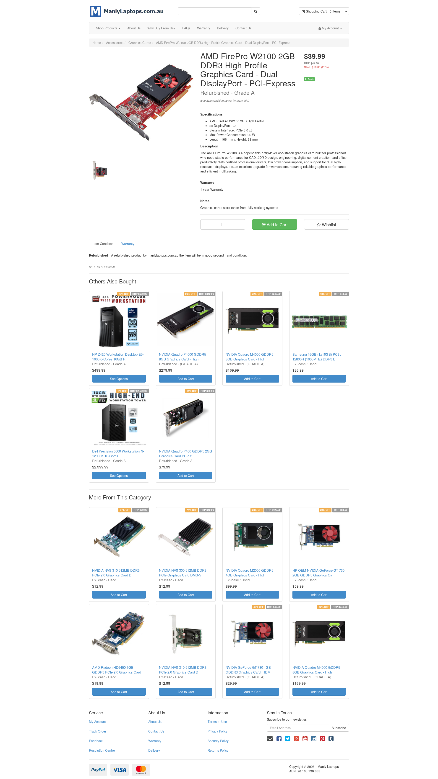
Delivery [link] (154, 750)
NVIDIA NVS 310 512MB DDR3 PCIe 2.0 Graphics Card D (116, 572)
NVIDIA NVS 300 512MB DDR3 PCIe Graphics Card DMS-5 (182, 572)
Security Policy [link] (218, 740)
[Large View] (99, 170)
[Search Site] (255, 11)
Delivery (223, 28)
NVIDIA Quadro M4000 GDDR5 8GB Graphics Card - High (249, 356)
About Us (134, 28)
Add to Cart (277, 224)
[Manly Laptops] (126, 8)
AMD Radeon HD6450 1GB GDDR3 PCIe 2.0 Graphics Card (116, 669)
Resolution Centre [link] (102, 750)
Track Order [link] (97, 731)
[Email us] (270, 738)
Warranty (203, 28)
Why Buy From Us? (161, 28)
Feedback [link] (96, 740)
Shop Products (107, 28)
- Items (323, 11)
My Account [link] (97, 721)
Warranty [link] (154, 740)
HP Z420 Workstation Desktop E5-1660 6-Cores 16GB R (118, 356)
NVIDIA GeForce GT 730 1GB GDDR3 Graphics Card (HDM (248, 669)
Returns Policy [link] (218, 750)
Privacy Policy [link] (217, 731)
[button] (326, 224)
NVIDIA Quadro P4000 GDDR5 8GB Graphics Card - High (182, 356)
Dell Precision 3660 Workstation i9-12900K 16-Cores (118, 453)
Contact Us (243, 28)
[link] (279, 738)
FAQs (186, 28)
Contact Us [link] (156, 731)
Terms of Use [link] (217, 721)
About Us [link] (155, 721)
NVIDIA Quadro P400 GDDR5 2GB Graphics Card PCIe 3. (185, 453)
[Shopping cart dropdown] (346, 11)
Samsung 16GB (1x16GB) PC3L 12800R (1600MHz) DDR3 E (316, 356)
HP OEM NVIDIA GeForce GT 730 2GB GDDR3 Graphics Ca (318, 572)
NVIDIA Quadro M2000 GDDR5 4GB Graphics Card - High (249, 572)
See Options (119, 378)
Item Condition (103, 243)
